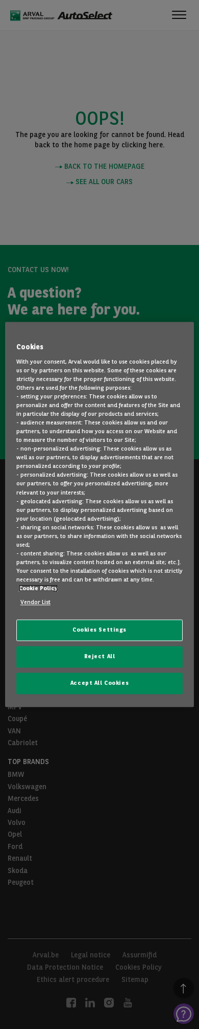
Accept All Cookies (99, 683)
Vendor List (35, 602)
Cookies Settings (99, 630)
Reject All (99, 656)
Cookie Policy (38, 588)
